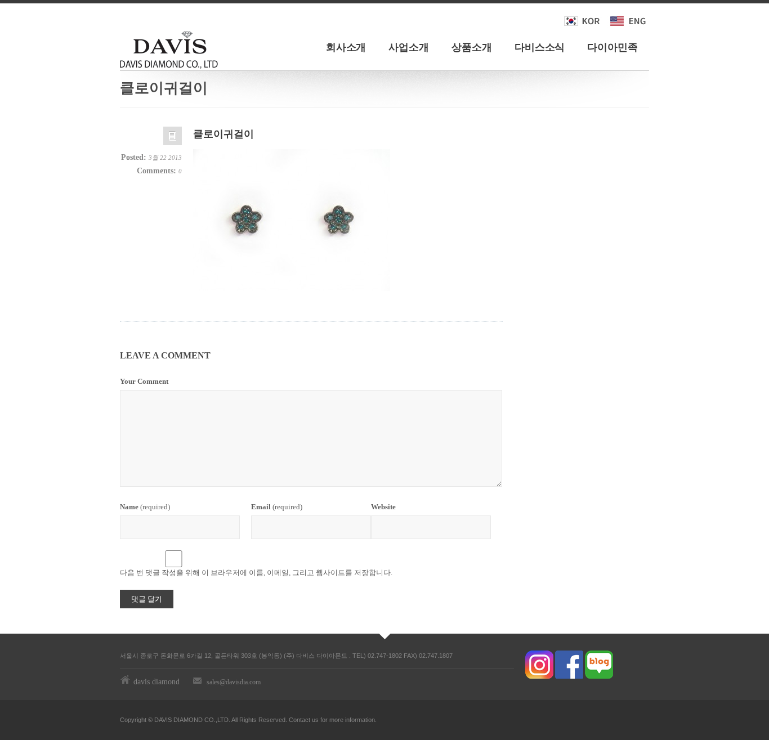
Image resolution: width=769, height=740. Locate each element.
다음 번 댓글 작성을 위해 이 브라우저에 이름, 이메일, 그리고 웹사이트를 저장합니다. (256, 572)
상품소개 (471, 47)
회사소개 (346, 47)
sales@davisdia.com (234, 682)
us (315, 719)
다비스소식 (540, 47)
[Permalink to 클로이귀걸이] (172, 139)
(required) (145, 507)
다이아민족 (612, 47)
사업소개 (408, 47)
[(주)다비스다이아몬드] (169, 48)
